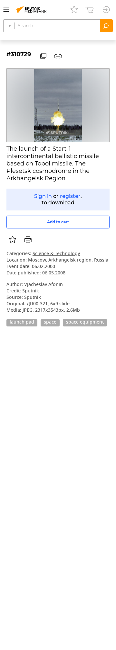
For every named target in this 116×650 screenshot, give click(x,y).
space (50, 322)
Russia (101, 260)
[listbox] (12, 240)
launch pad (22, 322)
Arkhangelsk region (70, 260)
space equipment (85, 322)
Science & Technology (56, 254)
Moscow (37, 260)
